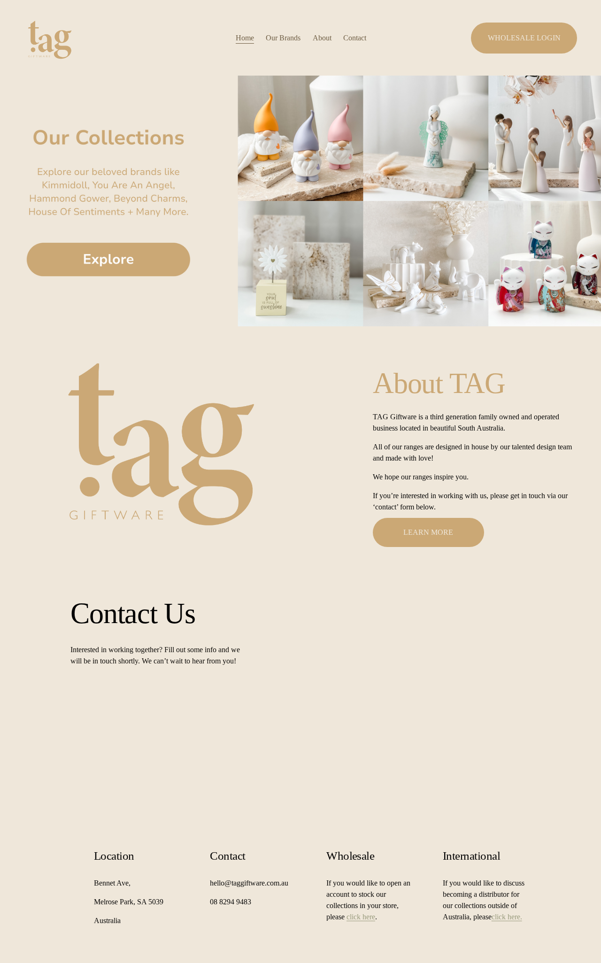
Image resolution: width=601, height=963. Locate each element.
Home (245, 38)
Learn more (428, 532)
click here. (507, 917)
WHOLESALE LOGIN (524, 38)
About (322, 38)
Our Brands (283, 38)
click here (361, 917)
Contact (354, 38)
